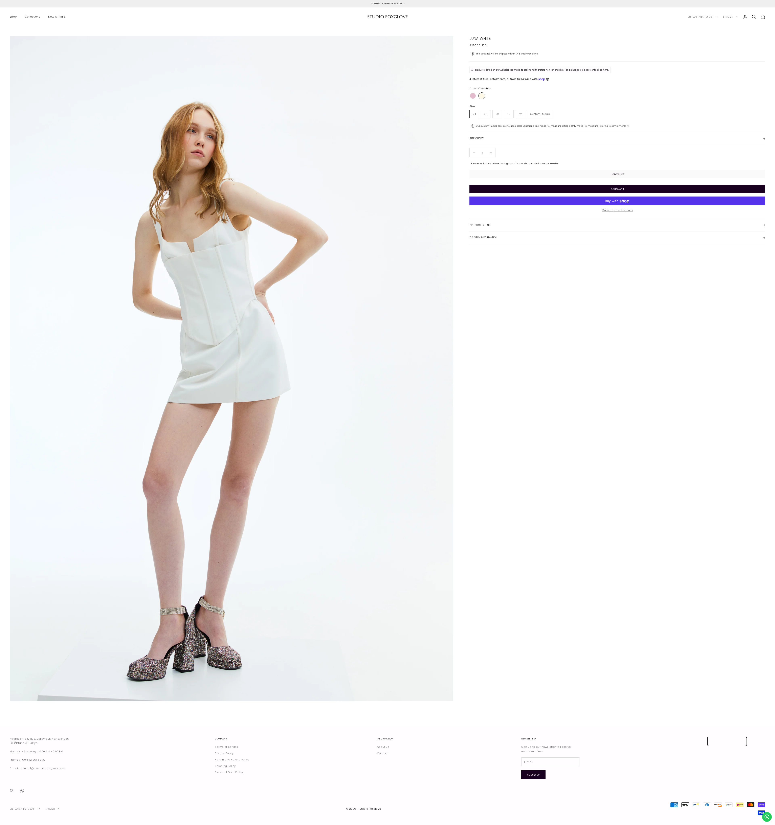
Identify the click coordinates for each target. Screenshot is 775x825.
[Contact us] (767, 817)
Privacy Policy (224, 753)
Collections (32, 17)
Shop (13, 17)
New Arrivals (56, 17)
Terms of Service (226, 747)
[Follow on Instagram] (12, 791)
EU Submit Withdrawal (727, 741)
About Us (383, 747)
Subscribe (533, 774)
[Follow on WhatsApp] (22, 791)
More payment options (617, 210)
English (728, 16)
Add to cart (617, 189)
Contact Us (617, 174)
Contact (382, 753)
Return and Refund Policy (232, 759)
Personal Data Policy (229, 772)
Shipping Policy (225, 766)
